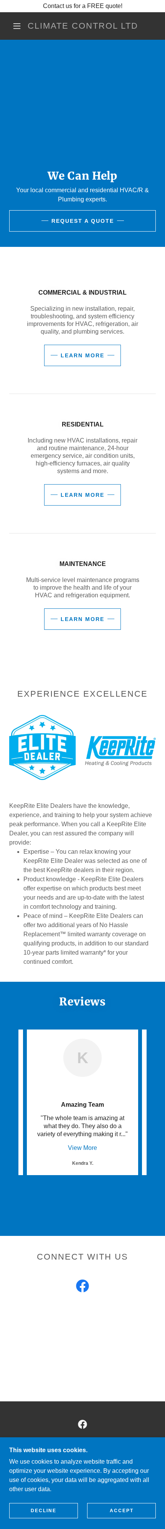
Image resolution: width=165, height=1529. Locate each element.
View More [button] (82, 1148)
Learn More (82, 355)
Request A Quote (82, 221)
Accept (122, 1510)
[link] (83, 26)
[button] (17, 26)
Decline (43, 1510)
